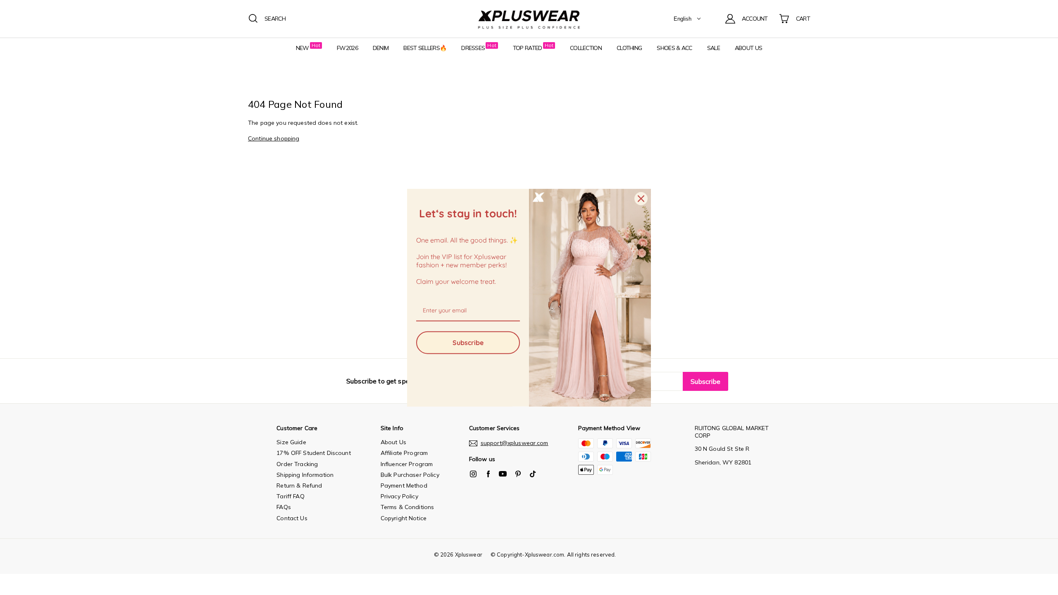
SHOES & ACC (674, 48)
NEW (302, 48)
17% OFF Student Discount (313, 453)
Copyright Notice (404, 518)
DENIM (381, 48)
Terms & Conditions (407, 507)
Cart (803, 18)
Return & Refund (299, 485)
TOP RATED (527, 48)
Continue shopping (273, 138)
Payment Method (404, 485)
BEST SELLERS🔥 (424, 48)
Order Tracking (297, 464)
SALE (713, 48)
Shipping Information (305, 474)
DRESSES (473, 48)
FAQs (283, 507)
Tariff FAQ (290, 496)
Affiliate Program (404, 453)
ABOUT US (748, 48)
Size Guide (291, 442)
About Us (393, 442)
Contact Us (291, 518)
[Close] (641, 199)
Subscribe (468, 342)
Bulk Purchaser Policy (410, 474)
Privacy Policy (399, 496)
